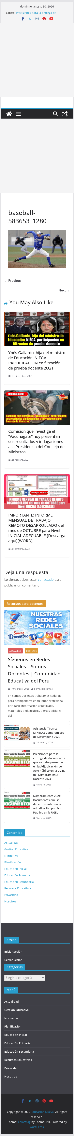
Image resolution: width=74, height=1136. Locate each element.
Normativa (11, 856)
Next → (64, 290)
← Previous (13, 280)
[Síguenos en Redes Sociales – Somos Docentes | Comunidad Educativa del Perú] (37, 627)
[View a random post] (65, 114)
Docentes (31, 651)
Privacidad (11, 895)
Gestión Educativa (16, 849)
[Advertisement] (37, 60)
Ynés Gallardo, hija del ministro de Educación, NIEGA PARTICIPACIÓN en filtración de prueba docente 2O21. (36, 360)
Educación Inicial (15, 869)
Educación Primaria (17, 875)
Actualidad (15, 651)
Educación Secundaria (19, 882)
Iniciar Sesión (13, 951)
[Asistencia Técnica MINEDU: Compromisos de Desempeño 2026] (17, 735)
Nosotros (10, 901)
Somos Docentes (43, 688)
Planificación (12, 862)
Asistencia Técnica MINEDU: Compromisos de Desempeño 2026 (48, 733)
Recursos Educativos (17, 888)
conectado (46, 579)
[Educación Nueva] (9, 114)
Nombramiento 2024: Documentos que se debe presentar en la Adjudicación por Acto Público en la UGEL (47, 804)
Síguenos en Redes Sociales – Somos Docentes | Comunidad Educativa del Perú (34, 670)
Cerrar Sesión (13, 960)
